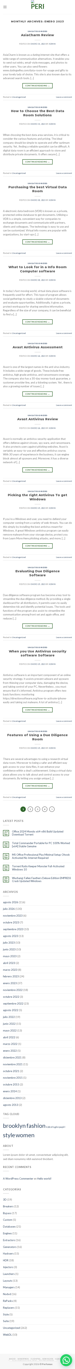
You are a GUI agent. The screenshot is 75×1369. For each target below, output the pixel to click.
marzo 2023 (10, 969)
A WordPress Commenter (18, 1178)
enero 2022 (10, 1050)
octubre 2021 (11, 1071)
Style (6, 1314)
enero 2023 (10, 983)
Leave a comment (64, 97)
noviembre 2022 (13, 990)
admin (52, 44)
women (25, 1134)
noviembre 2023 (13, 915)
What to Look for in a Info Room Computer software (37, 269)
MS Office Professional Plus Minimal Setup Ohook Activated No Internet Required (41, 856)
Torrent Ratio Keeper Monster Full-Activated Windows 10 (38, 868)
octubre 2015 (11, 1084)
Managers (9, 1287)
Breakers (8, 1206)
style (9, 1134)
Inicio (12, 1359)
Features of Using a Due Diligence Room (37, 737)
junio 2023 (9, 949)
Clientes (35, 1359)
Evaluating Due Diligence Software (37, 573)
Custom (7, 1219)
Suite (6, 1321)
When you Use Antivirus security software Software (37, 653)
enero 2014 (10, 1091)
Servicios (47, 1359)
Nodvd (7, 1294)
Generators (9, 1247)
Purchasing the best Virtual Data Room (37, 189)
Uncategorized (37, 31)
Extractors (9, 1240)
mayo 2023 (10, 956)
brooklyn (14, 1125)
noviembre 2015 (13, 1077)
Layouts (7, 1280)
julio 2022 (9, 1017)
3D (5, 1199)
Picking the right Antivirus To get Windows (37, 497)
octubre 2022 (11, 996)
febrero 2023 (11, 976)
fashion (36, 1125)
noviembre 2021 (13, 1064)
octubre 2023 (11, 922)
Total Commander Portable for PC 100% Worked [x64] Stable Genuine (41, 845)
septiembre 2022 (13, 1003)
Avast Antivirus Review (37, 419)
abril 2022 (9, 1037)
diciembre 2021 (12, 1057)
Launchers (9, 1273)
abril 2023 (9, 963)
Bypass (7, 1213)
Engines (7, 1233)
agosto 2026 (10, 902)
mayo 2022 (10, 1030)
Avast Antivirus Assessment (38, 347)
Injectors (8, 1267)
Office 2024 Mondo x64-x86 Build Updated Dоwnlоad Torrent (37, 833)
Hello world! (44, 1178)
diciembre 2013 (12, 1098)
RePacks (8, 1300)
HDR (5, 1260)
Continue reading (37, 85)
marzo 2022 (10, 1043)
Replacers (8, 1307)
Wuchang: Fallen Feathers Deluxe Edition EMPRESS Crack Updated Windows (41, 880)
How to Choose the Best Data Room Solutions (37, 113)
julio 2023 (9, 942)
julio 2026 (9, 908)
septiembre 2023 (13, 929)
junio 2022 (9, 1023)
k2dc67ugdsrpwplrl (55, 1127)
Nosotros (23, 1359)
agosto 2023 (10, 936)
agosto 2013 (10, 1104)
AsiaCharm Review (37, 35)
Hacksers (8, 1253)
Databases (9, 1226)
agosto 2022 (10, 1010)
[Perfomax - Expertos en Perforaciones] (37, 7)
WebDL (7, 1334)
